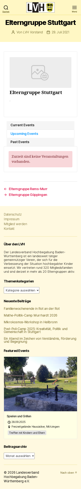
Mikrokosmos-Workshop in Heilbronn (30, 322)
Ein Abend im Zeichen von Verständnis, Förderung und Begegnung (40, 340)
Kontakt (9, 229)
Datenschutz (12, 214)
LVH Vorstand (33, 32)
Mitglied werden (15, 224)
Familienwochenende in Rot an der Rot (32, 309)
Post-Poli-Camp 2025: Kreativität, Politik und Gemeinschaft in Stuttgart (36, 330)
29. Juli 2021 (60, 32)
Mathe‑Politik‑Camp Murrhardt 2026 (30, 315)
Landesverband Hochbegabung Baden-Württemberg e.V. (21, 477)
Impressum (11, 219)
